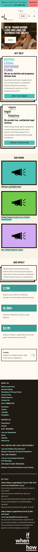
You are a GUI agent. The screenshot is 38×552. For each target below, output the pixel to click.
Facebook (5, 407)
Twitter (4, 409)
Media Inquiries (6, 397)
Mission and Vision (8, 386)
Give (23, 16)
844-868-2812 (19, 5)
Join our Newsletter (8, 432)
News (3, 435)
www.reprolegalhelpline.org (11, 485)
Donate (4, 426)
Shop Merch (5, 423)
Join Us (10, 40)
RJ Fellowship (6, 461)
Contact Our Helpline (19, 143)
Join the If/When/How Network (13, 449)
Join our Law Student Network (12, 458)
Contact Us (5, 400)
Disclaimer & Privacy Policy (11, 392)
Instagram (5, 415)
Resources (5, 440)
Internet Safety (7, 389)
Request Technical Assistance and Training (17, 467)
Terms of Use (6, 395)
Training (4, 438)
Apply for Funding (19, 96)
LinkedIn (4, 412)
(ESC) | (33, 3)
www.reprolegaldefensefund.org (13, 517)
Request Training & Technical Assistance (16, 451)
